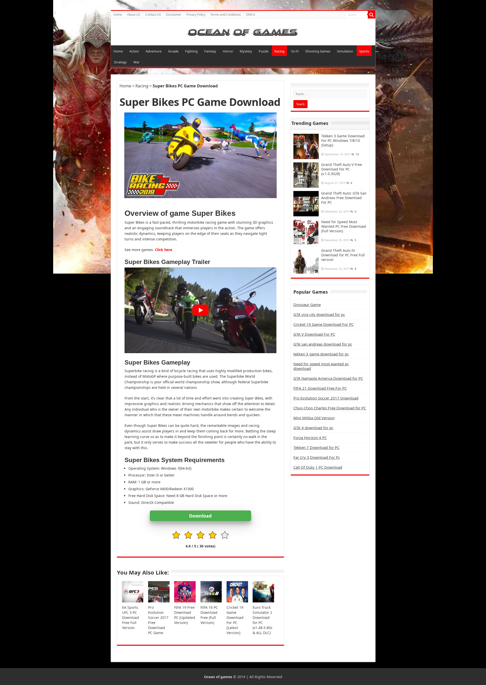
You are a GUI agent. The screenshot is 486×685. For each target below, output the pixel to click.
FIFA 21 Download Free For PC (320, 388)
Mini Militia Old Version (314, 417)
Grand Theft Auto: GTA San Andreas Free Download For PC (344, 198)
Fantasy (210, 51)
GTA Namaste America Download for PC (328, 378)
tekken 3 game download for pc (321, 353)
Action (134, 51)
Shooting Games (317, 51)
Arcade (173, 51)
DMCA (250, 14)
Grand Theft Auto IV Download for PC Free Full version (343, 255)
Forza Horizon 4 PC (310, 437)
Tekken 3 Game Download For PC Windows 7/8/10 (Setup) (343, 140)
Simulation (345, 51)
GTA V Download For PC (314, 334)
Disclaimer (173, 14)
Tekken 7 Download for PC (316, 447)
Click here (163, 249)
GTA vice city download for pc (319, 314)
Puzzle (263, 51)
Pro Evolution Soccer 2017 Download (325, 398)
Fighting (191, 51)
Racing (279, 51)
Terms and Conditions (225, 14)
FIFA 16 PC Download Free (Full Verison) (209, 615)
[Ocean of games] (243, 32)
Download (200, 516)
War (136, 62)
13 (357, 154)
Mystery (246, 51)
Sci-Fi (295, 51)
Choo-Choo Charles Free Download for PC (329, 407)
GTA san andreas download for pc (322, 344)
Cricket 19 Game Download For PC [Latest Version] (235, 620)
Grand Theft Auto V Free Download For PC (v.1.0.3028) (341, 169)
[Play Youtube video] (200, 310)
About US (133, 14)
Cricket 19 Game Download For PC (323, 324)
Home (117, 14)
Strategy (120, 62)
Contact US (153, 14)
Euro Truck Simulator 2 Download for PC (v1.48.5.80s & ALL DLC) (262, 620)
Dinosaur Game (307, 304)
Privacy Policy (195, 14)
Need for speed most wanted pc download (321, 366)
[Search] (371, 14)
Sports (364, 51)
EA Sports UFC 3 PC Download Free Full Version (130, 617)
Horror (228, 51)
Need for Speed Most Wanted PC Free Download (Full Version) (343, 226)
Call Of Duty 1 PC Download (317, 467)
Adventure (153, 51)
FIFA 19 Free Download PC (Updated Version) (184, 615)
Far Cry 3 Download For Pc (316, 457)
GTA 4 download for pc (313, 427)
